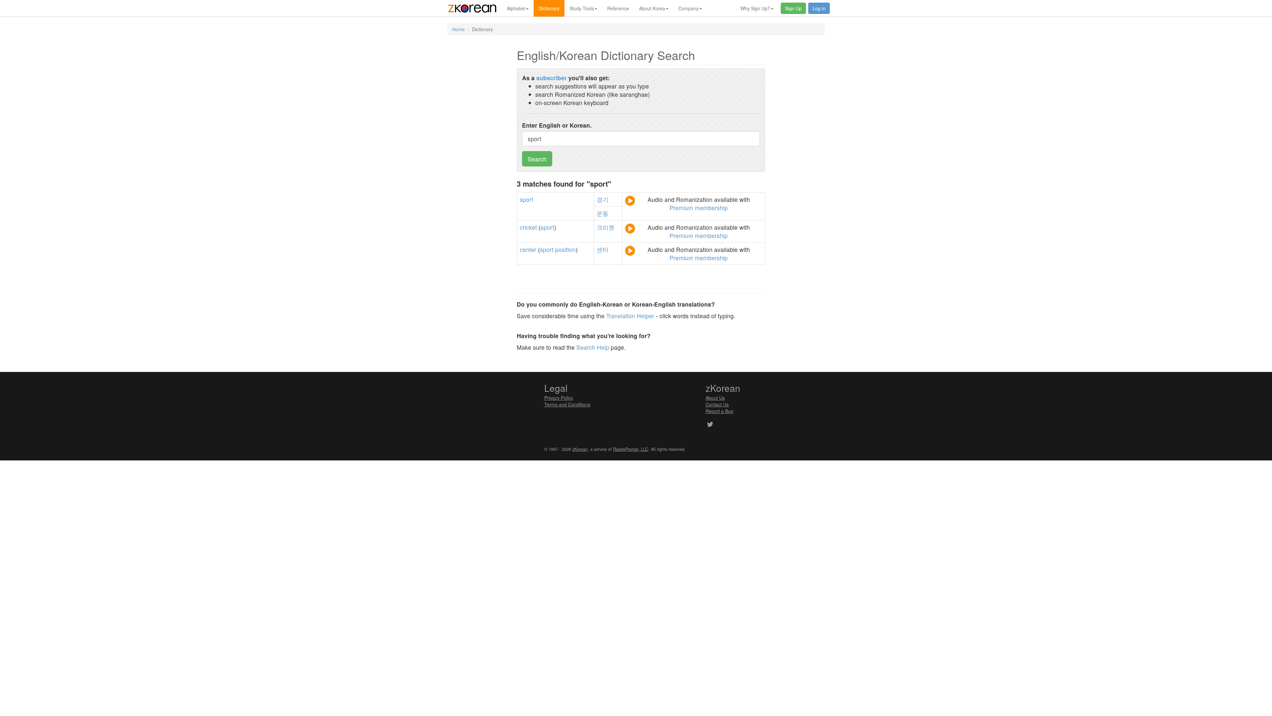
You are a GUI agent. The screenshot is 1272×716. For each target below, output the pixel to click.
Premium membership (698, 208)
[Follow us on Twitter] (710, 425)
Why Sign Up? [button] (755, 8)
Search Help (592, 347)
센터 (603, 249)
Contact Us (717, 404)
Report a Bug (719, 411)
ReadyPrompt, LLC (630, 449)
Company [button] (688, 8)
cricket (528, 227)
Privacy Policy (558, 397)
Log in (819, 8)
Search (537, 158)
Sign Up (793, 8)
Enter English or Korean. (557, 125)
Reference (618, 8)
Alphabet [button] (516, 8)
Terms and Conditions (567, 404)
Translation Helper (630, 316)
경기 (603, 199)
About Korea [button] (652, 8)
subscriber (551, 78)
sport (526, 199)
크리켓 (605, 227)
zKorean (580, 449)
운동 (603, 213)
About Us (715, 397)
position (565, 249)
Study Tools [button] (581, 8)
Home (458, 29)
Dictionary (549, 8)
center (528, 249)
